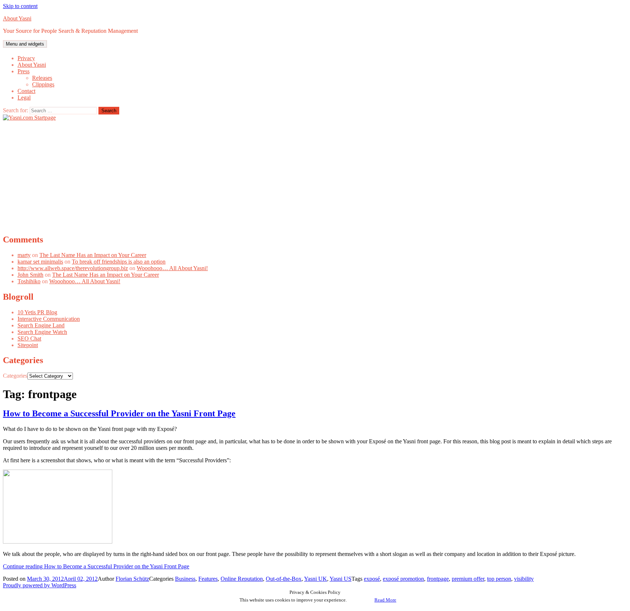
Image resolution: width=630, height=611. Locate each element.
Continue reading (96, 566)
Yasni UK (315, 579)
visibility (524, 579)
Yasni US (340, 579)
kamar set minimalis (40, 261)
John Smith (30, 275)
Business (185, 579)
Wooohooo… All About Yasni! (172, 268)
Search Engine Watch (42, 332)
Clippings (43, 84)
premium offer (468, 579)
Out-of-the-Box (284, 579)
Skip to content (20, 6)
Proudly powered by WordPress (39, 585)
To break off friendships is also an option (119, 261)
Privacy (26, 58)
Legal (24, 97)
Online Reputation (242, 579)
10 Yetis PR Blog (37, 312)
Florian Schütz (132, 579)
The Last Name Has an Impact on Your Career (92, 255)
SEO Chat (29, 338)
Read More (385, 600)
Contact (26, 91)
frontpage (438, 579)
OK (360, 600)
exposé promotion (403, 579)
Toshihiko (29, 281)
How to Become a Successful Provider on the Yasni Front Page (119, 413)
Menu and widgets (25, 44)
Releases (42, 78)
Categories (15, 376)
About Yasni (17, 18)
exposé (372, 579)
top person (499, 579)
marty (24, 255)
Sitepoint (28, 345)
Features (208, 579)
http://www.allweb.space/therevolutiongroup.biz (73, 268)
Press (24, 71)
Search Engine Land (41, 325)
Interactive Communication (49, 319)
